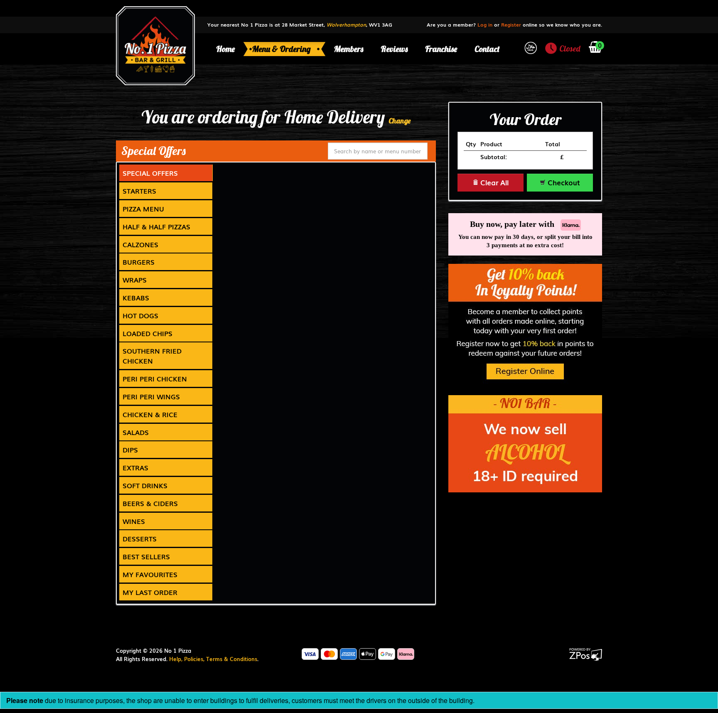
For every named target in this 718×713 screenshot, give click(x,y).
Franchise (441, 49)
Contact (487, 49)
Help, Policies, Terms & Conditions (213, 659)
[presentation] (165, 173)
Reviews (394, 49)
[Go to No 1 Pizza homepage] (155, 45)
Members (348, 49)
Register (511, 24)
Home (225, 49)
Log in (484, 24)
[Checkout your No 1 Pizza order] (595, 48)
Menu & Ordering (282, 49)
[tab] (166, 173)
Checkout (563, 182)
